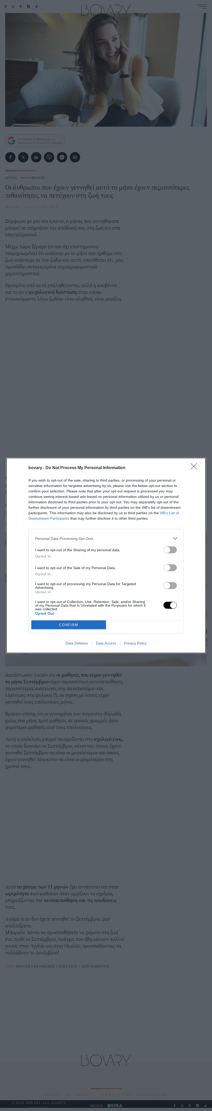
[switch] (170, 549)
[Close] (195, 468)
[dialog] (106, 555)
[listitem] (106, 538)
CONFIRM (68, 625)
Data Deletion (77, 643)
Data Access (106, 643)
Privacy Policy (135, 643)
